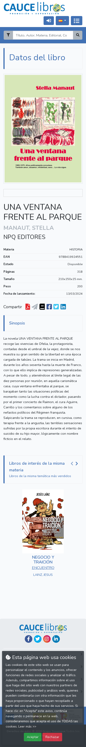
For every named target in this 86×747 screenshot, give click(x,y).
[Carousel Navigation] (75, 463)
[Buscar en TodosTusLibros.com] (42, 306)
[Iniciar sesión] (49, 20)
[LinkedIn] (56, 639)
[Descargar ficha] (27, 306)
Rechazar (52, 737)
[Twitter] (38, 639)
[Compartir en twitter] (56, 306)
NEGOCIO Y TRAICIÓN (43, 560)
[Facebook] (28, 639)
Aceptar (33, 737)
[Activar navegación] (76, 20)
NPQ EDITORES (24, 237)
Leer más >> (27, 726)
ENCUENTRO (43, 567)
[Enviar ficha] (35, 306)
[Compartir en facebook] (49, 306)
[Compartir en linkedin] (63, 306)
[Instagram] (47, 639)
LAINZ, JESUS (43, 574)
